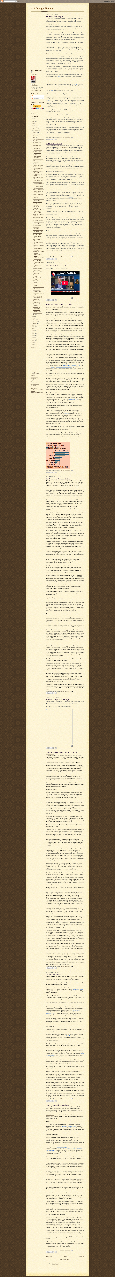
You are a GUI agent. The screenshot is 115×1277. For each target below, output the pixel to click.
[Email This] (47, 139)
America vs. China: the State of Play (37, 172)
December (35, 128)
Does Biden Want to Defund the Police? (37, 212)
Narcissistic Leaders (37, 225)
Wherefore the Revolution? (36, 227)
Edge (32, 381)
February (35, 321)
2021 (33, 125)
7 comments (67, 1098)
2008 (33, 344)
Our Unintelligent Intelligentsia (36, 307)
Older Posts (81, 1256)
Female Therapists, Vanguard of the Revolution (37, 156)
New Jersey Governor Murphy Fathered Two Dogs (38, 183)
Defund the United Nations (37, 266)
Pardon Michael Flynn (37, 234)
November (35, 130)
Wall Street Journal (69, 1071)
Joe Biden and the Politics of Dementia (38, 287)
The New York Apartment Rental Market (38, 199)
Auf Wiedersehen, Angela (38, 139)
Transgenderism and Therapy (37, 275)
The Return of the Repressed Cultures (37, 149)
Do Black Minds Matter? (38, 140)
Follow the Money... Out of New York (38, 192)
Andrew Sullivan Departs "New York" (38, 215)
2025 (33, 118)
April (34, 318)
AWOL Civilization (34, 377)
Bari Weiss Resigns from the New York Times (38, 230)
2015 (33, 332)
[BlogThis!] (49, 139)
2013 (33, 335)
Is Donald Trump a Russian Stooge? (37, 152)
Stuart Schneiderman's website (37, 392)
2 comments (67, 137)
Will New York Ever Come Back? (37, 281)
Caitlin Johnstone (50, 53)
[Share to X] (51, 139)
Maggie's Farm (34, 382)
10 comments (67, 691)
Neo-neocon (33, 386)
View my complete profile (36, 90)
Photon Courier (34, 388)
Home (65, 1256)
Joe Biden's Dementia (37, 223)
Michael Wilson (50, 1115)
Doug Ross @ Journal (35, 379)
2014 (33, 333)
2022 (33, 123)
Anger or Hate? (36, 299)
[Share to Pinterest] (56, 139)
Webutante (33, 394)
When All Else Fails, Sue (38, 260)
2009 (33, 342)
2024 (33, 120)
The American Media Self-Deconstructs (37, 175)
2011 (33, 339)
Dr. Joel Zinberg (55, 307)
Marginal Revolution (35, 384)
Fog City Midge (36, 270)
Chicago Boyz (33, 378)
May (34, 316)
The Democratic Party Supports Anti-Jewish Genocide (38, 168)
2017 (33, 328)
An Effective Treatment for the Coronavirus (38, 164)
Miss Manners (33, 385)
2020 (33, 127)
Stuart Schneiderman (36, 85)
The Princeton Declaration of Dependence (38, 258)
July (34, 137)
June (34, 314)
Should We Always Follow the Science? (38, 146)
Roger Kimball (49, 598)
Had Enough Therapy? (43, 8)
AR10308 (33, 375)
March (34, 319)
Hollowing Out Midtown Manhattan (38, 161)
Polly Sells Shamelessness (38, 189)
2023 (33, 121)
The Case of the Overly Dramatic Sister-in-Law (38, 243)
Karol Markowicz (74, 976)
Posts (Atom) (55, 1264)
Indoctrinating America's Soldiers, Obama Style (38, 221)
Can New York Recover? (38, 159)
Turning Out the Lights (38, 180)
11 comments (67, 966)
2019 (33, 325)
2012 (33, 337)
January (35, 323)
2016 (33, 330)
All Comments (36, 98)
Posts (34, 95)
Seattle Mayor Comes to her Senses (38, 304)
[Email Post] (72, 137)
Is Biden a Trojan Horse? (38, 194)
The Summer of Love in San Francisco (38, 301)
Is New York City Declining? (36, 204)
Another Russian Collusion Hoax (37, 310)
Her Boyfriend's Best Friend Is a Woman (37, 296)
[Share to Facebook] (53, 139)
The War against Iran (37, 202)
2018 (33, 326)
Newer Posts (49, 1256)
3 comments (67, 297)
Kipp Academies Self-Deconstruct (37, 272)
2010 (33, 340)
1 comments (67, 1250)
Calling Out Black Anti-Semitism (38, 207)
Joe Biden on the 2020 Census (56, 265)
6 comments (67, 470)
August (34, 135)
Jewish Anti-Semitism (37, 313)
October (35, 132)
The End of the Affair (37, 233)
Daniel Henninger (63, 147)
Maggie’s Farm (63, 598)
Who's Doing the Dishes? (38, 209)
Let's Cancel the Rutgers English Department (38, 187)
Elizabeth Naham (50, 754)
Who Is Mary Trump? (37, 268)
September (35, 134)
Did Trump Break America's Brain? (37, 290)
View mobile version (65, 1259)
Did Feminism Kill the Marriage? (37, 249)
